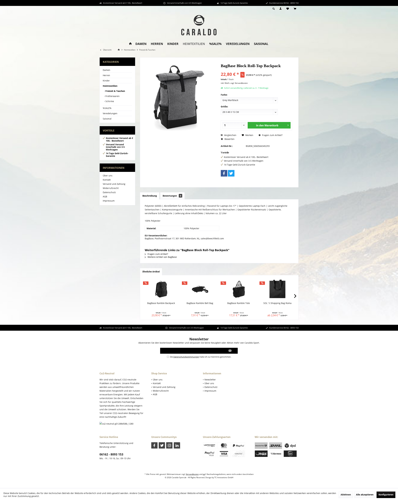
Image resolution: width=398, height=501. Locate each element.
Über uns (107, 175)
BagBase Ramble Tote (238, 303)
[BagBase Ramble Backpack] (161, 289)
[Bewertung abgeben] (256, 70)
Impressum (109, 200)
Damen (106, 70)
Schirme (109, 101)
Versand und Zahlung (114, 183)
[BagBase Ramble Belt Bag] (200, 289)
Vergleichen (229, 135)
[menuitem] (294, 9)
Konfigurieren (386, 494)
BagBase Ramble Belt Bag (200, 303)
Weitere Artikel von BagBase (162, 256)
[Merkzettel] (287, 8)
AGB (105, 196)
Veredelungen (110, 113)
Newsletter (210, 379)
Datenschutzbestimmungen (186, 356)
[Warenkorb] (295, 8)
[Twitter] (231, 173)
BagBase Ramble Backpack (161, 303)
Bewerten (229, 139)
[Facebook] (224, 173)
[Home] (130, 44)
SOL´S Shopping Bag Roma (277, 303)
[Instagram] (169, 445)
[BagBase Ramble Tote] (239, 289)
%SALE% (107, 108)
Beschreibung (149, 195)
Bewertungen (172, 195)
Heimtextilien (110, 85)
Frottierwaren (112, 96)
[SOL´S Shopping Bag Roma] (277, 289)
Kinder (106, 80)
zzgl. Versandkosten (239, 83)
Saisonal (107, 118)
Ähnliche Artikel (151, 271)
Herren (106, 75)
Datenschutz (109, 192)
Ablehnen (346, 494)
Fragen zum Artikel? (271, 135)
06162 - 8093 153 (111, 454)
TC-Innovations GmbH (223, 477)
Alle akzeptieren (364, 494)
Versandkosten (192, 474)
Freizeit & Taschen (115, 91)
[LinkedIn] (177, 445)
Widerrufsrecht (111, 188)
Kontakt (107, 179)
